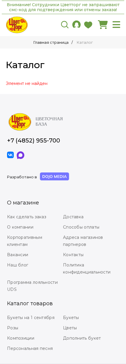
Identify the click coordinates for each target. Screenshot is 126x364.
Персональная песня (30, 348)
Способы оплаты (81, 227)
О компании (20, 227)
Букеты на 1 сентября (31, 317)
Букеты (71, 317)
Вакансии (17, 254)
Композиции (20, 338)
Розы (12, 328)
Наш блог (17, 265)
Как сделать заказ (26, 216)
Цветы (70, 328)
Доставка (73, 216)
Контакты (73, 254)
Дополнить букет (82, 338)
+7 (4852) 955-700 (33, 140)
